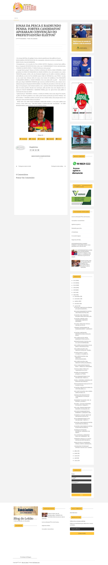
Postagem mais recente (25, 166)
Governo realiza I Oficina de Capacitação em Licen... (81, 369)
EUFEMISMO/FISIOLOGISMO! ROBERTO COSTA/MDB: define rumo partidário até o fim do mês (81, 245)
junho (75, 453)
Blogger (29, 557)
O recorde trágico (76, 236)
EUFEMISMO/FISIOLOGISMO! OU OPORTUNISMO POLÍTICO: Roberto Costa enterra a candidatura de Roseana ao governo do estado (82, 253)
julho (75, 451)
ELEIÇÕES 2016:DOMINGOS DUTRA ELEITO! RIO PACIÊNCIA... (83, 423)
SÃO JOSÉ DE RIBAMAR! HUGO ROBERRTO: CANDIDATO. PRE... (82, 412)
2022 (74, 280)
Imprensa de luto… (76, 239)
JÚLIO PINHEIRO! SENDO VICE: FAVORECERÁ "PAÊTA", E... (82, 377)
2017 (74, 292)
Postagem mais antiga (57, 166)
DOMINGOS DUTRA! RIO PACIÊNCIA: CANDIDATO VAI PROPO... (82, 431)
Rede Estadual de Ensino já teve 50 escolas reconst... (83, 384)
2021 (74, 283)
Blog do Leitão (23, 518)
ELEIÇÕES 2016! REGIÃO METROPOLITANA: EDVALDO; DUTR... (82, 334)
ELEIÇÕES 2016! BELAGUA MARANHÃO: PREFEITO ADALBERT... (81, 320)
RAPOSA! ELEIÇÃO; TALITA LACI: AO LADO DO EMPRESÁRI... (82, 342)
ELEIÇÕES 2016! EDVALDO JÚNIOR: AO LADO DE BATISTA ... (83, 308)
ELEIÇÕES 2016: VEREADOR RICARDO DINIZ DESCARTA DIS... (83, 315)
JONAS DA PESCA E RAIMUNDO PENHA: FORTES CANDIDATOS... (83, 443)
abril (75, 458)
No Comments (34, 38)
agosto (76, 306)
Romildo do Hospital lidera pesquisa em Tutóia (81, 373)
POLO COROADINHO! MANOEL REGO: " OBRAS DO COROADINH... (83, 366)
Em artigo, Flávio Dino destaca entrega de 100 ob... (82, 324)
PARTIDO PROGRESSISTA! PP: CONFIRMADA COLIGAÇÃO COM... (82, 396)
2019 (74, 287)
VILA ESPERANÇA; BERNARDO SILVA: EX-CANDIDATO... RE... (82, 435)
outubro (76, 301)
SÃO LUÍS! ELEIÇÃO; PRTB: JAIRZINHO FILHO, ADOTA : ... (82, 338)
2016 (74, 295)
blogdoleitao (23, 38)
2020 (74, 285)
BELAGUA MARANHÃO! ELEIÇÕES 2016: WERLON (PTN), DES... (83, 312)
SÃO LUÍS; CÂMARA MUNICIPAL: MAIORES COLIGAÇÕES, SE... (82, 408)
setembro (77, 303)
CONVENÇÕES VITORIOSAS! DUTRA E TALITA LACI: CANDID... (83, 447)
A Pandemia (75, 232)
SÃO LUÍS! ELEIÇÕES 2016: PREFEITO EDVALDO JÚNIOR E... (83, 362)
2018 (74, 290)
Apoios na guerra (76, 224)
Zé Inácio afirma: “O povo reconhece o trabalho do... (81, 353)
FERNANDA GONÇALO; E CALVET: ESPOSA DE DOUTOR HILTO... (82, 439)
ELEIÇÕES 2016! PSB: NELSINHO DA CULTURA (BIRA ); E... (83, 388)
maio (75, 455)
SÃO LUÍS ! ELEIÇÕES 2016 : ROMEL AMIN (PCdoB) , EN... (83, 392)
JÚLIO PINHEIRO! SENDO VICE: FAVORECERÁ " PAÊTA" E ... (82, 419)
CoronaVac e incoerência (78, 220)
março (76, 460)
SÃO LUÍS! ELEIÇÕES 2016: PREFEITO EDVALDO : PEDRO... (82, 349)
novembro (77, 298)
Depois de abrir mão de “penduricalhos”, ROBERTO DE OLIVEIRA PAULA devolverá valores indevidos (86, 264)
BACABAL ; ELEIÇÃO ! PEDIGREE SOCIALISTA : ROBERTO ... (82, 404)
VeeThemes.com (36, 562)
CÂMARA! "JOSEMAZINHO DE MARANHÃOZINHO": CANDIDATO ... (83, 329)
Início (16, 18)
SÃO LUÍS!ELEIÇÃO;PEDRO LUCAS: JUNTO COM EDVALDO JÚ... (83, 346)
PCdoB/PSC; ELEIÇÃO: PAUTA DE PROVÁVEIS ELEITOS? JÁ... (82, 415)
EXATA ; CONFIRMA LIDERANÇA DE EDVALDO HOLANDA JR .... (83, 380)
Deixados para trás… (77, 228)
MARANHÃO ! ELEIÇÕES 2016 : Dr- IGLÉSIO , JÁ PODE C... (82, 400)
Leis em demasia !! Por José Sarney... (81, 216)
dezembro (77, 296)
